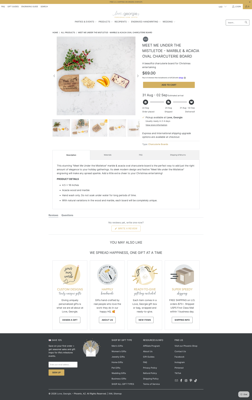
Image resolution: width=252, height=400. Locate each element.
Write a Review (129, 229)
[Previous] (54, 76)
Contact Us (180, 351)
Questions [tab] (67, 216)
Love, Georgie (64, 393)
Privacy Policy (150, 367)
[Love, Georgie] (126, 15)
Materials (107, 155)
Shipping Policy (151, 378)
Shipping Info (182, 320)
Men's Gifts (117, 346)
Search (44, 6)
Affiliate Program (151, 346)
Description (71, 155)
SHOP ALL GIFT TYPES (123, 384)
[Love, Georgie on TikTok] (196, 380)
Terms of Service (151, 384)
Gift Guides (13, 6)
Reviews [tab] (53, 216)
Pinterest (179, 367)
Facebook (179, 356)
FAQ (3, 6)
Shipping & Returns (178, 155)
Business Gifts (119, 378)
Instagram (180, 362)
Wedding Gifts (119, 373)
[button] (86, 22)
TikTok (178, 373)
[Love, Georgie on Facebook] (181, 380)
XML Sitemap (115, 393)
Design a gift (70, 320)
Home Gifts (117, 362)
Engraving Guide (29, 6)
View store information (156, 125)
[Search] (246, 22)
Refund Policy (150, 373)
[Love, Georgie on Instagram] (186, 380)
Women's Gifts (119, 351)
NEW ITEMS (145, 320)
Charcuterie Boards (158, 144)
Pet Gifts (116, 367)
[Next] (138, 76)
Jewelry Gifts (118, 356)
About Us (107, 320)
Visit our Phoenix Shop (186, 346)
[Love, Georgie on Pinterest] (191, 380)
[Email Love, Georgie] (176, 380)
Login (238, 6)
